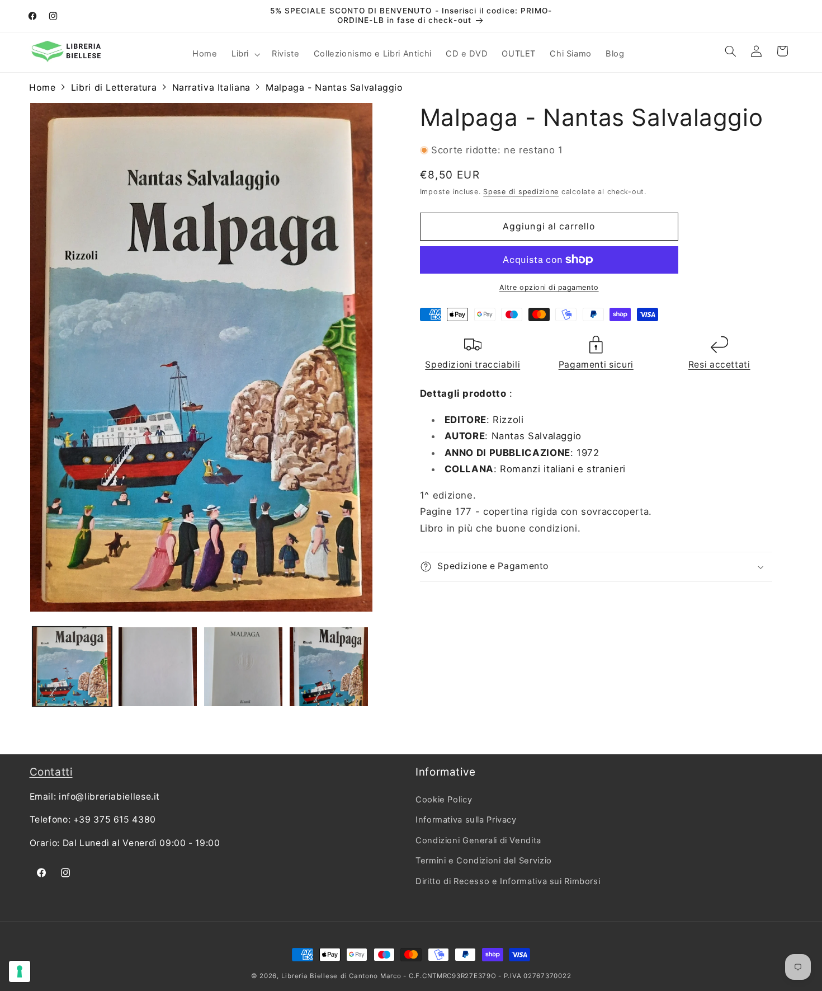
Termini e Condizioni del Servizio (483, 861)
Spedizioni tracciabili (472, 364)
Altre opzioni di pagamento (549, 287)
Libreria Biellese (309, 976)
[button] (244, 54)
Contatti (51, 771)
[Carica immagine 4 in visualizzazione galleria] (329, 667)
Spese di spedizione (521, 191)
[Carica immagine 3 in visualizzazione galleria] (244, 667)
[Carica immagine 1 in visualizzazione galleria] (72, 667)
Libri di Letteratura (114, 87)
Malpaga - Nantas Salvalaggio (334, 87)
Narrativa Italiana (211, 87)
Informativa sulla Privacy (466, 820)
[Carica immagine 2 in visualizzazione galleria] (158, 667)
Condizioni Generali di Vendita (478, 840)
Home (42, 87)
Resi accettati (719, 364)
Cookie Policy (443, 800)
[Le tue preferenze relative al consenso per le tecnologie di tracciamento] (19, 971)
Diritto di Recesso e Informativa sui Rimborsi (507, 881)
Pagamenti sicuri (596, 364)
